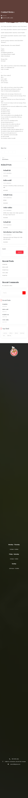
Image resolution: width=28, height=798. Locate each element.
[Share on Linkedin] (14, 152)
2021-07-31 (9, 183)
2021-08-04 (9, 173)
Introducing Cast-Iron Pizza (12, 232)
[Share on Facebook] (2, 152)
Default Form (7, 195)
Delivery (11, 333)
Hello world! (7, 180)
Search (4, 249)
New (4, 335)
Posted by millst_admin (7, 17)
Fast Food (22, 333)
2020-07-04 (9, 197)
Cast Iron (5, 333)
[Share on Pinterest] (10, 152)
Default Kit (7, 170)
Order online (7, 207)
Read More (5, 175)
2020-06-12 (9, 210)
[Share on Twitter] (6, 152)
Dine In (16, 333)
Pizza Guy (9, 335)
